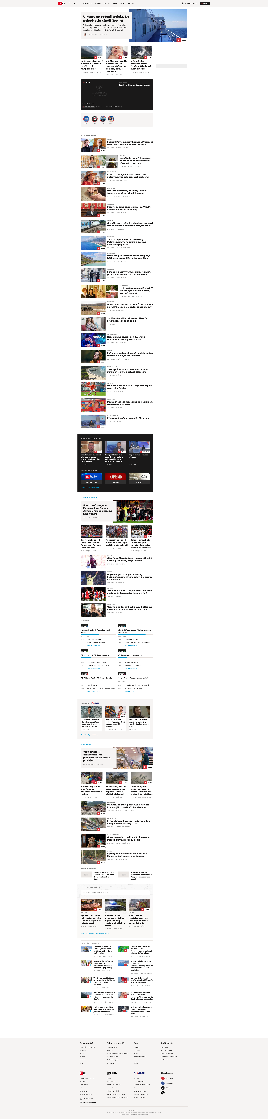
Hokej (136, 1053)
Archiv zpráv (84, 1085)
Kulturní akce (165, 1060)
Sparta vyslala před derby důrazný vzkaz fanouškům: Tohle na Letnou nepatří (91, 544)
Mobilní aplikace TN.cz (87, 1078)
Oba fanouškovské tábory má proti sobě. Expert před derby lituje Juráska (129, 559)
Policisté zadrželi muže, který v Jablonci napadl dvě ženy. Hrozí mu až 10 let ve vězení (115, 920)
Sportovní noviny (112, 1057)
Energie (82, 1060)
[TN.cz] (61, 3)
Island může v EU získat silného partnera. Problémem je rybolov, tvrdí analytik (91, 458)
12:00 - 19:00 (100, 107)
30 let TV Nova (139, 1097)
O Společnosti (139, 1081)
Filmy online (111, 1081)
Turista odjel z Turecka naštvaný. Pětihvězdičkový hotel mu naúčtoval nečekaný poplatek (127, 242)
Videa (115, 3)
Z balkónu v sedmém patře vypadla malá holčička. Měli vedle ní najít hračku (102, 950)
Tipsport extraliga (140, 1057)
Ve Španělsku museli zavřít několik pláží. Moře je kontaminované (142, 980)
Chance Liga (138, 1050)
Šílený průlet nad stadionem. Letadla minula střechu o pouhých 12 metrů (127, 370)
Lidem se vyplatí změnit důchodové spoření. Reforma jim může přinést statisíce (142, 790)
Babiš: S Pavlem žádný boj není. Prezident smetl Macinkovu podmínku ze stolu (130, 143)
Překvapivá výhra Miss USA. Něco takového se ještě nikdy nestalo (103, 1009)
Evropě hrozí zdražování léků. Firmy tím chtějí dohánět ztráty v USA (128, 822)
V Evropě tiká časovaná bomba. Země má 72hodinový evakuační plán (141, 65)
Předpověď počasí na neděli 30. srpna (128, 418)
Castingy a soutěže (141, 1094)
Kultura (82, 1063)
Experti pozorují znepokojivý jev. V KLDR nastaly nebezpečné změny (129, 208)
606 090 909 (88, 1099)
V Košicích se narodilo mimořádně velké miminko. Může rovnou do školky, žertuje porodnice (116, 66)
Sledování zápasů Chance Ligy (117, 1097)
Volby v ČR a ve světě (87, 1047)
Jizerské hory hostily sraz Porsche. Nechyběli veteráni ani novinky (91, 790)
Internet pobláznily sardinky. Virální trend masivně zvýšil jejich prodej (127, 192)
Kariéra (136, 1088)
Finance (82, 1057)
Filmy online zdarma (114, 1088)
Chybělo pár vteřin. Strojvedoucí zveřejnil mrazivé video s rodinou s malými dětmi (130, 224)
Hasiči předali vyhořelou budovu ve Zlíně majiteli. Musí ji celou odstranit (138, 919)
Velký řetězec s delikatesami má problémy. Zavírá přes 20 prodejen (97, 756)
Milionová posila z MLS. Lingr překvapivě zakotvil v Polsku (129, 386)
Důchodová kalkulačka (169, 1057)
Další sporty (112, 367)
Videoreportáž (113, 415)
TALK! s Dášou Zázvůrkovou (134, 85)
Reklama (137, 1078)
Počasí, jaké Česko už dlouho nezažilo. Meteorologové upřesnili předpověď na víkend (141, 950)
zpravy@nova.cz (89, 1102)
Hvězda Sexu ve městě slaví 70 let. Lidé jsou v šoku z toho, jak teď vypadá (136, 290)
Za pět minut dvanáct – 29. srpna (139, 456)
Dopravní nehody (167, 1053)
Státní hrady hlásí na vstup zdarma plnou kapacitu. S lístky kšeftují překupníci (116, 790)
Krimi (106, 913)
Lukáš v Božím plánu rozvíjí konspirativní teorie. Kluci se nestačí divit (139, 723)
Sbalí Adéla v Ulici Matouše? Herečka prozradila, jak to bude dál (127, 319)
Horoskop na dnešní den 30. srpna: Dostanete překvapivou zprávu (126, 338)
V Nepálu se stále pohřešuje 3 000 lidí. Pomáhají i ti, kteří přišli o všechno (128, 806)
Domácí (110, 139)
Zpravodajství (86, 3)
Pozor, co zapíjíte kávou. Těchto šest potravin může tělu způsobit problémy (128, 175)
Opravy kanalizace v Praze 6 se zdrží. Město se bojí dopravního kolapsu (127, 854)
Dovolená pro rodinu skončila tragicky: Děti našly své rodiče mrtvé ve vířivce (128, 257)
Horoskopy (165, 1047)
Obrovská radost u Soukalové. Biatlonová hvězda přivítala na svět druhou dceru (130, 608)
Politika (82, 1053)
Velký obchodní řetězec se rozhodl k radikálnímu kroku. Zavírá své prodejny (104, 981)
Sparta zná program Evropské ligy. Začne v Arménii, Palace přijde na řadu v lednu (97, 509)
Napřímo (110, 1050)
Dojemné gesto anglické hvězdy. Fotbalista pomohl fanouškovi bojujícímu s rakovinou (129, 577)
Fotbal (110, 383)
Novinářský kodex (86, 1094)
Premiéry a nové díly (114, 1085)
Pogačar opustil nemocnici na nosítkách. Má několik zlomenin (130, 403)
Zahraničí (111, 204)
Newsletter (83, 1091)
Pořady (98, 3)
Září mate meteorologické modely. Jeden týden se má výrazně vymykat (130, 354)
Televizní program (140, 1091)
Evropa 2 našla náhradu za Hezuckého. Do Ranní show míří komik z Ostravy (103, 876)
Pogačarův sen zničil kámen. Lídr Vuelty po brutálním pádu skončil (117, 542)
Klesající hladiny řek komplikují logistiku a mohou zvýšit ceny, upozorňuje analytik (114, 458)
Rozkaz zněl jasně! (113, 1060)
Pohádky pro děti (113, 1091)
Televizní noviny (112, 1047)
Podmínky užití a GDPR (142, 1085)
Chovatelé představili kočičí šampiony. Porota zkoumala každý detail (128, 838)
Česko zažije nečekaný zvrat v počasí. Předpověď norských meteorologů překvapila (104, 964)
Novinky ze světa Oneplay (116, 1094)
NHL (135, 1060)
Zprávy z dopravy (167, 1050)
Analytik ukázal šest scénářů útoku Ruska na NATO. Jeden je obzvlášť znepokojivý (130, 305)
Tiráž (81, 1088)
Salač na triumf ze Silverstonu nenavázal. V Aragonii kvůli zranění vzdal (141, 876)
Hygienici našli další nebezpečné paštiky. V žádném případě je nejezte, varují (91, 919)
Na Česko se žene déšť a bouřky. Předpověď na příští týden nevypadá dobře (92, 65)
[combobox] (115, 892)
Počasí (131, 3)
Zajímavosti (111, 172)
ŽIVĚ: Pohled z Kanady (114, 107)
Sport (122, 3)
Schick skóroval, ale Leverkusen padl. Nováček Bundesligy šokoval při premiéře (141, 544)
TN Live (107, 3)
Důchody (83, 1050)
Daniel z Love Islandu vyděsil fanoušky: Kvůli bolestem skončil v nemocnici (115, 723)
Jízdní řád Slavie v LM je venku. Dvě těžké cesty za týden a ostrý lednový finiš (129, 592)
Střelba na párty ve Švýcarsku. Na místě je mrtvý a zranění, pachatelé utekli (129, 273)
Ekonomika (111, 818)
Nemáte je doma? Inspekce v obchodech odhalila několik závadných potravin (136, 160)
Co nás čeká (112, 334)
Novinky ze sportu (89, 498)
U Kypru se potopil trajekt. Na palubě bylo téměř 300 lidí (106, 18)
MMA (136, 1063)
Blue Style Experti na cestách (117, 1053)
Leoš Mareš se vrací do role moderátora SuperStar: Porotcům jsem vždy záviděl (91, 723)
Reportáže (110, 1063)
